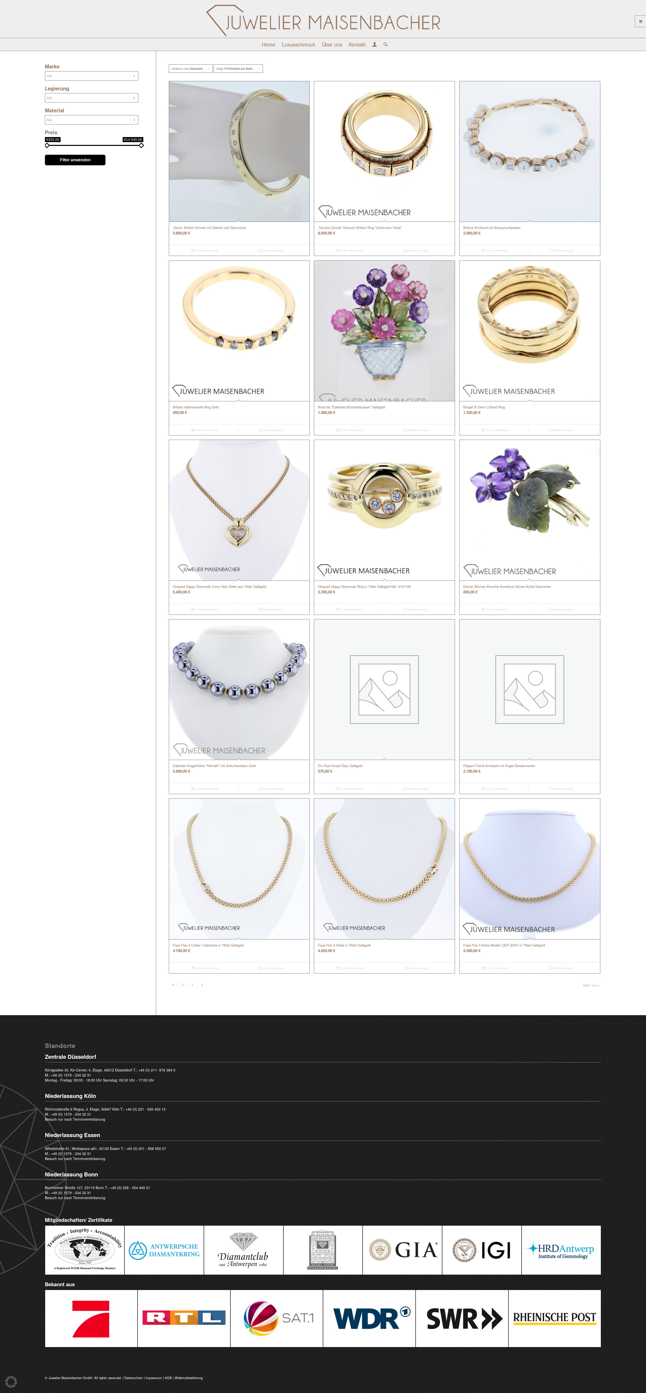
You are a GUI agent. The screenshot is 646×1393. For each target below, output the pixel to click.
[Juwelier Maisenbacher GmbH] (323, 21)
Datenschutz (133, 1377)
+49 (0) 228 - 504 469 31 (130, 1187)
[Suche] (384, 44)
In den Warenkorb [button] (206, 250)
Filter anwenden (75, 160)
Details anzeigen (272, 250)
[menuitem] (269, 44)
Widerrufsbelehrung (189, 1377)
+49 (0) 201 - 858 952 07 (146, 1148)
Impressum (154, 1377)
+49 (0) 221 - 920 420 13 (145, 1109)
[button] (11, 1382)
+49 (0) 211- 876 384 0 (156, 1069)
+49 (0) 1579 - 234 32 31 (71, 1074)
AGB (168, 1377)
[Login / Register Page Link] (374, 45)
